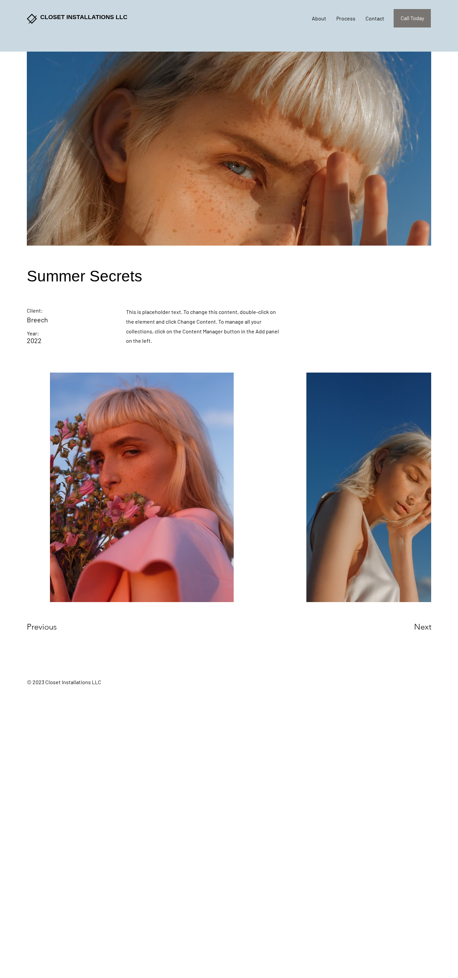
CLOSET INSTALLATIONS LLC (83, 17)
